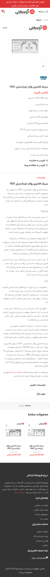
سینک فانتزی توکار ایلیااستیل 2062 (36, 447)
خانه (46, 20)
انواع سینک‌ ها (15, 372)
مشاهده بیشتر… (18, 492)
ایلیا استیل (37, 452)
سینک (38, 20)
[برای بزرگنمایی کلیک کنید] (43, 66)
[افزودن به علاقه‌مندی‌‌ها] (29, 425)
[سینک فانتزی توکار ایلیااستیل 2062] (36, 433)
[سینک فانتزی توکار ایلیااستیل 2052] (13, 433)
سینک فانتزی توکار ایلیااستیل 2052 (13, 447)
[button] (29, 430)
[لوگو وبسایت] (25, 11)
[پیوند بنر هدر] (29, 4)
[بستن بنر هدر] (3, 4)
